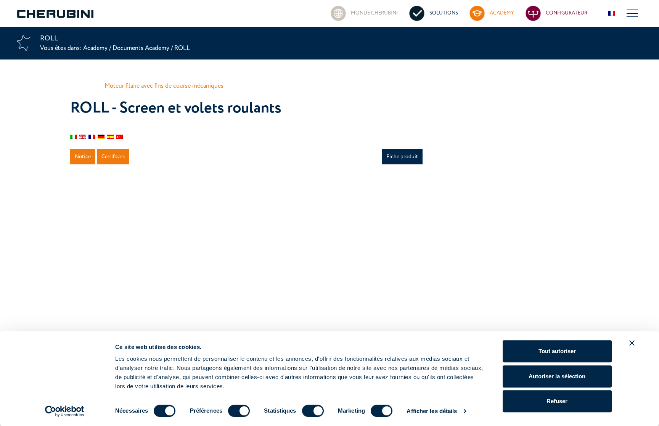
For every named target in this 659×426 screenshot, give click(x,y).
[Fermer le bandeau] (632, 343)
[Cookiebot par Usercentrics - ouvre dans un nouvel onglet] (64, 411)
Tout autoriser (557, 351)
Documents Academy (141, 48)
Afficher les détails (432, 411)
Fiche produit (402, 156)
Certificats (113, 156)
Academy (96, 48)
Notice (83, 156)
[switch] (239, 411)
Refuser (556, 401)
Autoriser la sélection (557, 376)
